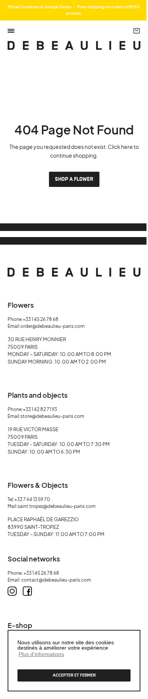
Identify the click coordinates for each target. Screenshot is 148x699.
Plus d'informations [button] (41, 654)
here (127, 146)
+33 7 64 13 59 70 (32, 499)
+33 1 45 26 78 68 (40, 319)
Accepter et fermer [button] (74, 675)
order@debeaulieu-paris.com (52, 326)
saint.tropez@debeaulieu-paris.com (56, 506)
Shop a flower (74, 179)
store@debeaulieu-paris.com (52, 416)
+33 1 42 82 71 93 (40, 409)
